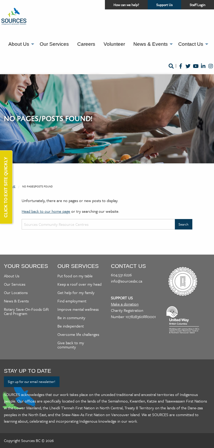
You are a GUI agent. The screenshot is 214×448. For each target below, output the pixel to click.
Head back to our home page (46, 211)
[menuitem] (19, 44)
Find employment (71, 301)
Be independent (70, 326)
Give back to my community (70, 345)
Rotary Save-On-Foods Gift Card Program (26, 311)
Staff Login (197, 4)
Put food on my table (75, 276)
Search (171, 69)
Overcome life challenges (78, 334)
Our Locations (16, 292)
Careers (86, 44)
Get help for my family (75, 292)
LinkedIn (203, 69)
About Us (18, 44)
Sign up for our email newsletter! (31, 381)
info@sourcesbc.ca (126, 281)
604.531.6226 (121, 275)
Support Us (168, 5)
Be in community (71, 317)
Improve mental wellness (78, 309)
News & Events (150, 44)
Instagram (210, 69)
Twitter (188, 69)
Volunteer (114, 44)
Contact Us (190, 44)
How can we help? (126, 4)
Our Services (54, 44)
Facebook (180, 69)
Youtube (195, 69)
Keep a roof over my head (79, 284)
